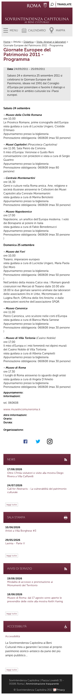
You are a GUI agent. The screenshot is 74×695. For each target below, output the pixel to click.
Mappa (60, 30)
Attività (17, 41)
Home (6, 41)
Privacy (61, 689)
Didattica (29, 41)
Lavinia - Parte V (15, 543)
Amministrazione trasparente (42, 683)
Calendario (37, 30)
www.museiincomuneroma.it (21, 409)
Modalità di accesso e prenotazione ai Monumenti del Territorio (30, 583)
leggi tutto (11, 504)
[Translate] (60, 3)
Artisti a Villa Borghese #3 (20, 530)
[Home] (37, 15)
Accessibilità (12, 636)
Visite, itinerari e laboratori (51, 41)
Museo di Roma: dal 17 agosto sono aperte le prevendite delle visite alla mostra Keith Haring (35, 599)
